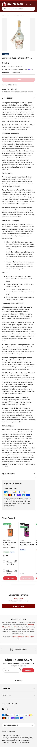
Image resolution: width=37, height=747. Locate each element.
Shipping (4, 66)
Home (3, 15)
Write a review (18, 606)
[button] (30, 4)
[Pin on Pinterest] (16, 89)
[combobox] (18, 9)
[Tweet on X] (8, 89)
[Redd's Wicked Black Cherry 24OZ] (27, 530)
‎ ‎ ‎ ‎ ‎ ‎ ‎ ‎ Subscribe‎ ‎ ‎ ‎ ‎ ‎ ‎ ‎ (28, 670)
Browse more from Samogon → (12, 72)
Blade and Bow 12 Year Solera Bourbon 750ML (9, 545)
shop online (30, 637)
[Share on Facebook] (12, 89)
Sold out (18, 79)
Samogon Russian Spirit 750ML (15, 15)
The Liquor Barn (10, 731)
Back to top (18, 681)
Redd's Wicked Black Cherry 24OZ (27, 544)
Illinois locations (18, 637)
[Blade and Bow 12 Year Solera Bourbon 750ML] (10, 530)
